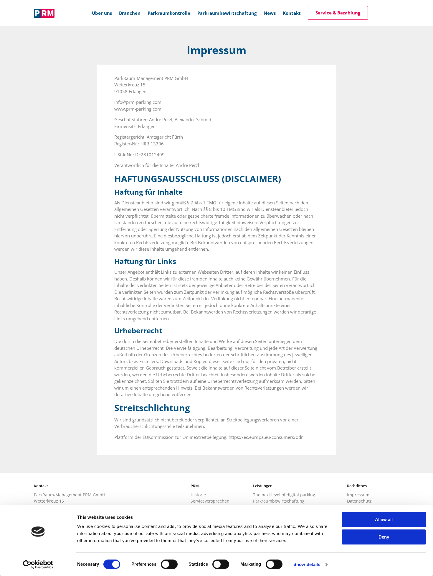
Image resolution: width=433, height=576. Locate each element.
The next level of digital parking (284, 495)
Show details (306, 564)
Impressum (358, 495)
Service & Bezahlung (337, 13)
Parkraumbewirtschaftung (279, 501)
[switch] (169, 564)
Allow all (384, 519)
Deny (384, 536)
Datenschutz (359, 501)
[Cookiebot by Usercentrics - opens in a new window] (38, 564)
